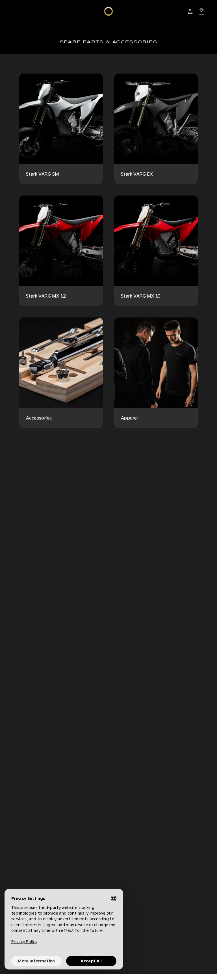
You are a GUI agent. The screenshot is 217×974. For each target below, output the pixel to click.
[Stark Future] (108, 11)
